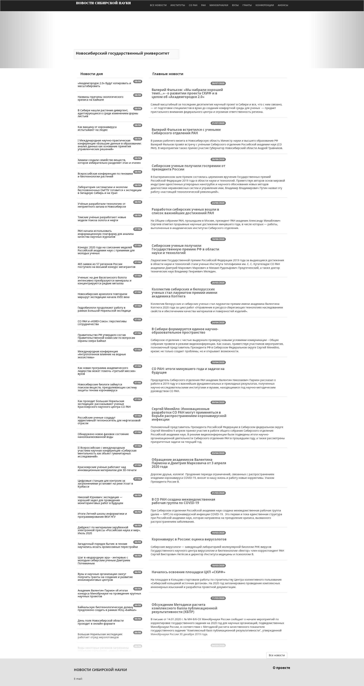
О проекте (281, 668)
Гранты (247, 5)
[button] (27, 39)
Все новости (158, 5)
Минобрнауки (218, 5)
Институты (177, 5)
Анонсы (283, 5)
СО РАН (193, 5)
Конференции (265, 5)
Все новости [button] (277, 655)
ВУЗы (235, 5)
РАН (203, 5)
